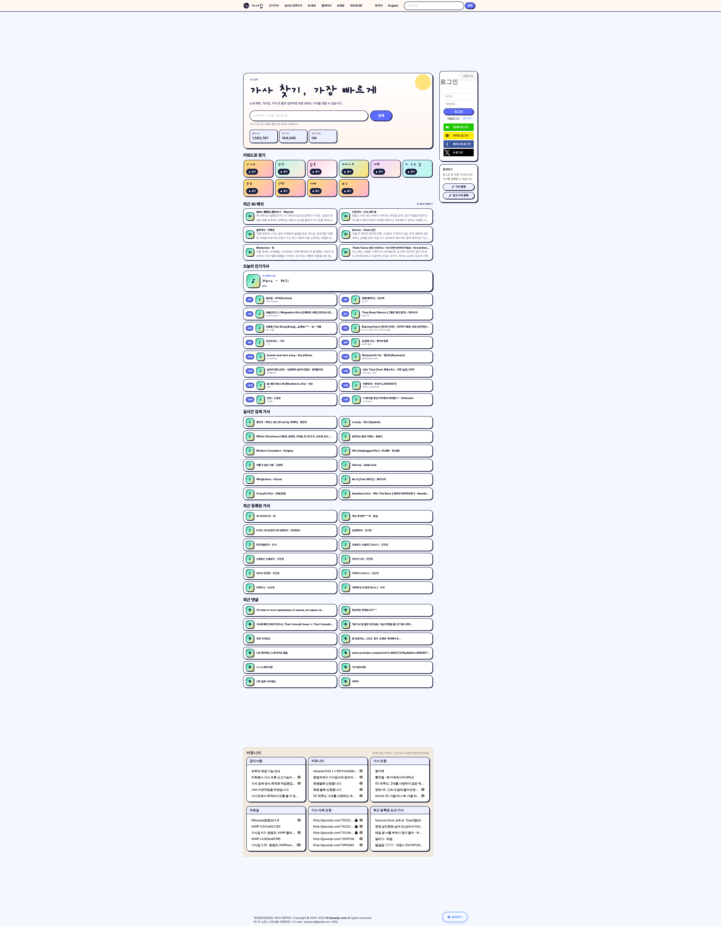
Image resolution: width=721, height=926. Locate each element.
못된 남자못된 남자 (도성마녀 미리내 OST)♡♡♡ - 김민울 (400, 826)
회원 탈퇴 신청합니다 (327, 789)
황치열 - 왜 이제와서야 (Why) (394, 777)
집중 (313, 164)
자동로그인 (453, 118)
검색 (470, 5)
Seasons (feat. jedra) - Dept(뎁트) (398, 820)
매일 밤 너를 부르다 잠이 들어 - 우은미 (400, 832)
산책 (281, 184)
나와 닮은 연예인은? (280, 922)
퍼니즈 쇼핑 (259, 922)
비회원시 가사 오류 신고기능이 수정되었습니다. (273, 777)
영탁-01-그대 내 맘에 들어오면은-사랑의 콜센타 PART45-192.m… (397, 789)
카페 (313, 184)
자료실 (254, 810)
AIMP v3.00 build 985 (266, 839)
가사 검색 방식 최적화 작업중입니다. (273, 783)
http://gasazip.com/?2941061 (333, 845)
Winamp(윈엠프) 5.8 (265, 820)
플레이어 (326, 5)
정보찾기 (468, 118)
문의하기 (457, 916)
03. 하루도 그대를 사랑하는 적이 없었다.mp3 (335, 795)
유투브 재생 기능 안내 (265, 771)
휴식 (345, 184)
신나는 (251, 164)
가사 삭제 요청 (321, 810)
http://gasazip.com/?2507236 (333, 839)
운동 (249, 184)
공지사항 (256, 761)
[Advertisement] (360, 41)
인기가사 (274, 5)
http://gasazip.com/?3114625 (333, 832)
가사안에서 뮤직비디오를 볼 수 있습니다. (276, 795)
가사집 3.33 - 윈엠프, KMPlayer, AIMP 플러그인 (273, 845)
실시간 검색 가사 (256, 411)
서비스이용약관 (282, 918)
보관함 (340, 5)
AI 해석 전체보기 (425, 204)
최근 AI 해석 (253, 204)
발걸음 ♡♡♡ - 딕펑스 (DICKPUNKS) (400, 845)
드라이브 (348, 164)
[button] (458, 186)
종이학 (379, 771)
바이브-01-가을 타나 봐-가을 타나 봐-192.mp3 (397, 795)
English (393, 5)
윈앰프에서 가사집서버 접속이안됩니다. (335, 777)
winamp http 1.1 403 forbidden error (335, 771)
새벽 (376, 164)
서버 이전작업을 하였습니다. (270, 789)
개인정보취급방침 (263, 918)
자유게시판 (356, 5)
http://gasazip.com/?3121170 (333, 820)
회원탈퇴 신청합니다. (327, 783)
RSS (335, 922)
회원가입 (468, 76)
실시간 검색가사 (293, 5)
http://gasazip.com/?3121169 (333, 826)
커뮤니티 (317, 761)
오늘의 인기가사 (256, 266)
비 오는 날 (413, 164)
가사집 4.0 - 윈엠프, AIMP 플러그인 (273, 832)
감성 (281, 164)
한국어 (378, 5)
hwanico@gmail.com (317, 922)
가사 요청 (380, 761)
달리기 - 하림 (383, 839)
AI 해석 (312, 5)
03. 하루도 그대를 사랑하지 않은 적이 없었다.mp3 (400, 783)
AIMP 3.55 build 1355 (266, 826)
